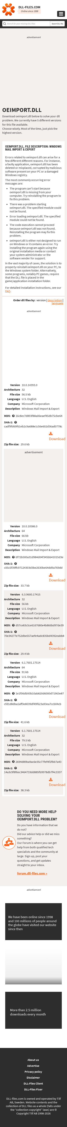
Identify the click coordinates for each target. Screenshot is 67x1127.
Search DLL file (57, 24)
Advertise (33, 1065)
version (41, 300)
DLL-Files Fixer (33, 1089)
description (55, 300)
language (57, 303)
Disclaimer (33, 1077)
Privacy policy (33, 1071)
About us (33, 1059)
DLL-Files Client (33, 1083)
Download (57, 438)
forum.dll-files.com (31, 873)
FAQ (7, 291)
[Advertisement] (33, 72)
